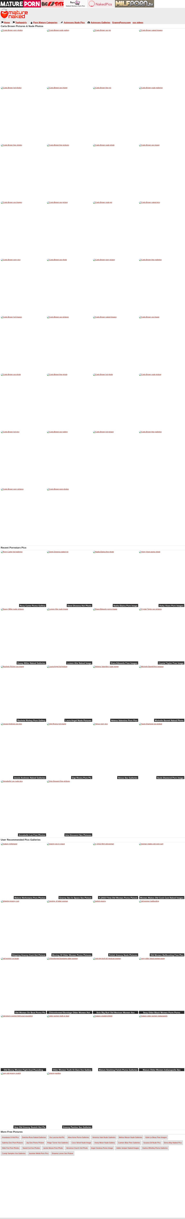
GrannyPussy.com (121, 22)
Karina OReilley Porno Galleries (155, 1148)
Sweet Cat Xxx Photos (31, 1148)
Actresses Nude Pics (74, 22)
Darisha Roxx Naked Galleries (34, 1137)
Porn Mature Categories (45, 22)
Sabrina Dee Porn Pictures (12, 1143)
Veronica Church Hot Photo (77, 1148)
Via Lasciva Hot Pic (56, 1137)
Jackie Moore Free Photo (53, 1148)
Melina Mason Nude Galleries (130, 1137)
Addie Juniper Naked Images (127, 1148)
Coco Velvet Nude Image (81, 1143)
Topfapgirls (21, 22)
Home (7, 22)
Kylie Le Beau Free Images (156, 1137)
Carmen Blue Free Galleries (129, 1143)
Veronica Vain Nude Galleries (103, 1137)
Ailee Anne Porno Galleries (78, 1137)
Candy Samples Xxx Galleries (13, 1153)
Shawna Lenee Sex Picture (62, 1153)
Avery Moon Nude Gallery (105, 1143)
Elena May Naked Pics (173, 1143)
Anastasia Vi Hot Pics (10, 1137)
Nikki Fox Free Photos (10, 1148)
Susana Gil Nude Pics (152, 1143)
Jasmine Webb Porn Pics (38, 1153)
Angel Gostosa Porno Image (102, 1148)
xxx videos (138, 22)
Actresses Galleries (100, 22)
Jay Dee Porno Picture (35, 1143)
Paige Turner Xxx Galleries (57, 1143)
